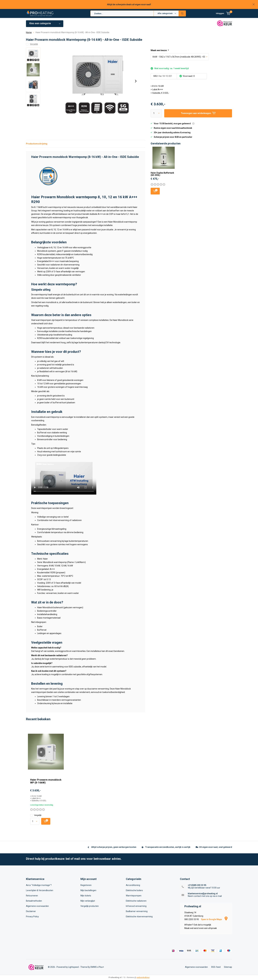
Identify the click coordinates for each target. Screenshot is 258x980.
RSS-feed (216, 967)
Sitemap (228, 967)
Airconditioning (133, 885)
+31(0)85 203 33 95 (197, 885)
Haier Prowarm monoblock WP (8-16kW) (45, 781)
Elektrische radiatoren (136, 901)
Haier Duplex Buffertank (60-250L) (162, 174)
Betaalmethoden (34, 901)
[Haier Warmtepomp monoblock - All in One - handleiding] (48, 176)
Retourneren (32, 895)
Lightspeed (73, 967)
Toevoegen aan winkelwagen (155, 191)
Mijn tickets (85, 895)
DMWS (93, 967)
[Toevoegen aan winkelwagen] (45, 821)
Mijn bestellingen (88, 890)
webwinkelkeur (143, 977)
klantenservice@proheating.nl (203, 893)
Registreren (86, 885)
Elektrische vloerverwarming (139, 916)
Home (29, 32)
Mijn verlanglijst (87, 901)
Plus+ (101, 967)
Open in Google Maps (211, 919)
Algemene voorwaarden (37, 906)
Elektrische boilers (134, 890)
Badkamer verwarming (137, 911)
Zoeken (182, 13)
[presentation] (135, 81)
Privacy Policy (32, 916)
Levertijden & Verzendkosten (39, 890)
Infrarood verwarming (136, 906)
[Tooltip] (193, 124)
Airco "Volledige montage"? (39, 885)
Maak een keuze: (160, 50)
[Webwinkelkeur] (36, 967)
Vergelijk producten (89, 906)
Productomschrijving (36, 143)
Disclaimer (31, 911)
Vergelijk (38, 815)
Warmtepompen (133, 895)
